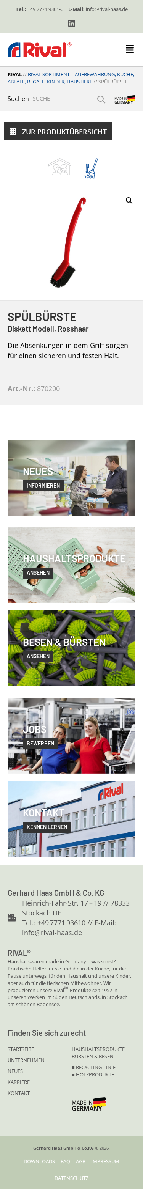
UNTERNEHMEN (26, 1060)
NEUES (15, 1071)
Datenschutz (71, 1178)
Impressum (105, 1161)
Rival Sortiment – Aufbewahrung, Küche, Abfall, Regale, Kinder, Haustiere (71, 78)
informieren (43, 485)
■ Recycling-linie (94, 1067)
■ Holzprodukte (93, 1074)
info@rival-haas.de (107, 9)
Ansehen (38, 656)
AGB (80, 1161)
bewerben (40, 743)
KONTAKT (19, 1093)
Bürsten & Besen (93, 1056)
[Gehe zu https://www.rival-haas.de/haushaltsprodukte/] (60, 166)
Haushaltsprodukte (98, 1049)
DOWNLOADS (39, 1161)
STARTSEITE (21, 1049)
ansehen (38, 572)
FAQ (65, 1161)
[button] (72, 23)
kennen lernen (47, 827)
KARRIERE (19, 1082)
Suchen (18, 98)
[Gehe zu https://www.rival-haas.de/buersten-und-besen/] (91, 168)
